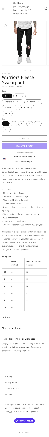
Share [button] (7, 317)
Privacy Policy (11, 382)
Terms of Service (12, 388)
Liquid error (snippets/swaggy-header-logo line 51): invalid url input (22, 8)
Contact (8, 394)
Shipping (4, 87)
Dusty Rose (10, 107)
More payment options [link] (24, 152)
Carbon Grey (26, 107)
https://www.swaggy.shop (26, 411)
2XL (6, 129)
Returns (8, 377)
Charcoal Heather (12, 102)
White (7, 113)
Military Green (33, 102)
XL (38, 123)
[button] (3, 8)
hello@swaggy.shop (21, 347)
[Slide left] (19, 70)
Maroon (19, 96)
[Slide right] (30, 70)
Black (7, 96)
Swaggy (27, 432)
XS (6, 123)
